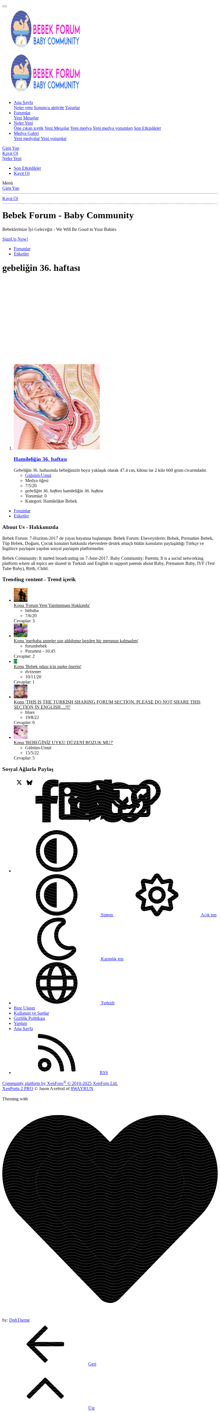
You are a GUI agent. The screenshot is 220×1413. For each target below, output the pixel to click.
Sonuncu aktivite (49, 107)
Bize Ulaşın (24, 1008)
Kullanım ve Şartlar (31, 1013)
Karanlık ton (111, 958)
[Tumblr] (70, 801)
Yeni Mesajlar (26, 117)
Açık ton (208, 914)
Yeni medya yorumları (113, 128)
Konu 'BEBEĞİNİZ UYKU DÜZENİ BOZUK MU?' (63, 742)
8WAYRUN (82, 1088)
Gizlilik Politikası (29, 1018)
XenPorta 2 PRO (17, 1088)
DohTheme (19, 1320)
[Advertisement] (110, 319)
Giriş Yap (10, 188)
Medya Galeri (26, 133)
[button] (57, 870)
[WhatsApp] (81, 801)
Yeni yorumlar (53, 138)
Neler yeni (23, 107)
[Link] (101, 801)
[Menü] (4, 6)
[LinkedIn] (39, 801)
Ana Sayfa (23, 102)
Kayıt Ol (22, 173)
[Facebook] (9, 801)
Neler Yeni (23, 123)
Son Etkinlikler (147, 128)
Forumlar (22, 112)
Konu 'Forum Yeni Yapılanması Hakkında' (52, 605)
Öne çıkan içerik (29, 128)
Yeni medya (81, 128)
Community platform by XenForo (60, 1083)
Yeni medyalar (27, 138)
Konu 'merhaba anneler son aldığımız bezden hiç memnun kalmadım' (76, 640)
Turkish (107, 1002)
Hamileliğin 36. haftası (40, 459)
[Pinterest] (60, 801)
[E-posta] (91, 801)
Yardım (20, 1023)
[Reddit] (50, 801)
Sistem (107, 914)
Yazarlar (72, 107)
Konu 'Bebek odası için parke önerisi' (47, 666)
